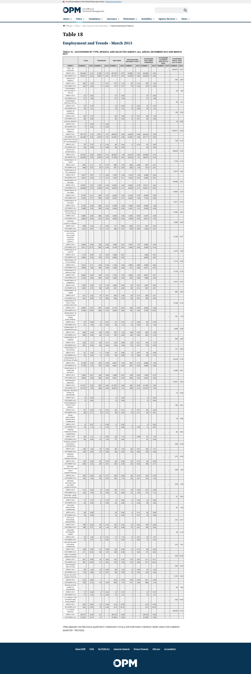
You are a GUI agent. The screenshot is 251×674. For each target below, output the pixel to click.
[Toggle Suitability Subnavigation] (153, 19)
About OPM (80, 649)
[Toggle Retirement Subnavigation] (136, 19)
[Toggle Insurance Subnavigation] (118, 19)
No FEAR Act (104, 649)
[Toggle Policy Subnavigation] (83, 19)
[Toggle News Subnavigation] (189, 19)
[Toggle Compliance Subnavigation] (102, 19)
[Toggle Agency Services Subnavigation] (176, 19)
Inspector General (122, 649)
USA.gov (156, 649)
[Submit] (185, 10)
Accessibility (170, 649)
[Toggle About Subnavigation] (71, 19)
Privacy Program (141, 649)
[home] (83, 11)
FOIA (92, 649)
